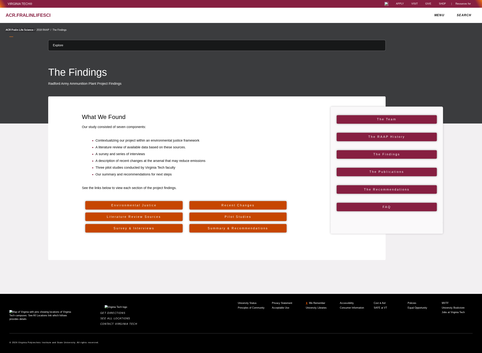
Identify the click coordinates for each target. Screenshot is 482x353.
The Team (386, 119)
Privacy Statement (282, 303)
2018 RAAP (44, 29)
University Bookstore (453, 307)
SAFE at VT (380, 307)
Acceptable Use (280, 307)
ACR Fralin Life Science (20, 29)
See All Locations (116, 318)
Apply (400, 4)
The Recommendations (387, 189)
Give (428, 4)
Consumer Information (352, 307)
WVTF (445, 303)
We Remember (317, 303)
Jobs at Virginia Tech (453, 312)
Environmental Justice (134, 205)
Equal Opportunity (417, 307)
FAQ (387, 207)
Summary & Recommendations (238, 228)
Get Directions (114, 313)
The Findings (60, 29)
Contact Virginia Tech (119, 324)
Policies (412, 303)
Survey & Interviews (134, 228)
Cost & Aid (379, 303)
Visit (414, 4)
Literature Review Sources (134, 216)
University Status (247, 303)
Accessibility (347, 303)
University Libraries (316, 307)
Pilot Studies (238, 216)
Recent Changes (238, 205)
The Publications (386, 171)
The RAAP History (386, 136)
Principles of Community (251, 307)
